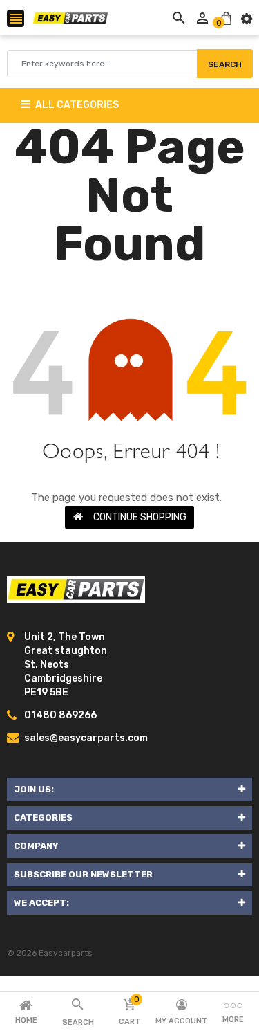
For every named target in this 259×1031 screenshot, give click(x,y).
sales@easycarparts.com (86, 738)
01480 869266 (60, 715)
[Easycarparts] (76, 590)
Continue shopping (139, 517)
